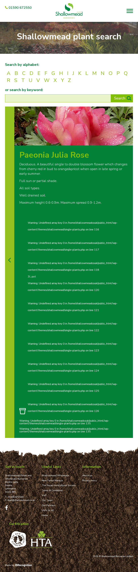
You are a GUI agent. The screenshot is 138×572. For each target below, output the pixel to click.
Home (45, 515)
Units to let (48, 510)
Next (129, 142)
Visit (44, 495)
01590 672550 (15, 497)
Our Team (47, 500)
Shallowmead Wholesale (55, 475)
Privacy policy (89, 480)
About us (87, 475)
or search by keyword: (24, 89)
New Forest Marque (52, 480)
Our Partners (49, 505)
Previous (122, 142)
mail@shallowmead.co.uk (21, 500)
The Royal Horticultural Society (59, 485)
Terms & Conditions (52, 490)
